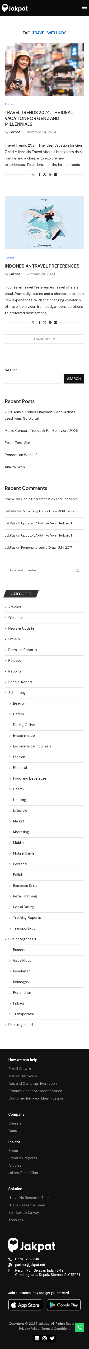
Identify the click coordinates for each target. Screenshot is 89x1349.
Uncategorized (20, 1024)
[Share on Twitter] (44, 174)
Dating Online (24, 724)
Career (18, 714)
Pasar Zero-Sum (18, 442)
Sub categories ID (22, 939)
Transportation (25, 928)
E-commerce (24, 735)
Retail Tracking (25, 896)
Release (14, 660)
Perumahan (22, 992)
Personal (20, 864)
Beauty (19, 703)
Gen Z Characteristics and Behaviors (49, 499)
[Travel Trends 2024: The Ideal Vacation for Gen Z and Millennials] (44, 69)
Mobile (18, 842)
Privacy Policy (29, 1328)
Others (14, 639)
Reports (15, 671)
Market (18, 821)
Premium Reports (22, 649)
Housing (19, 799)
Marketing (21, 832)
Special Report (20, 682)
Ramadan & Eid (25, 885)
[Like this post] (33, 174)
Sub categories (20, 692)
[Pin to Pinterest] (50, 174)
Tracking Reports (27, 917)
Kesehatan (21, 971)
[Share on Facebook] (40, 174)
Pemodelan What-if (21, 455)
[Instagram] (44, 1338)
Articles (14, 607)
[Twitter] (52, 1338)
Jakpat (14, 132)
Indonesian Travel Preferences (42, 266)
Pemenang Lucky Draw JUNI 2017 (46, 547)
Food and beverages (30, 778)
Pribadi (18, 1003)
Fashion (19, 757)
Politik (18, 874)
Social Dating (23, 907)
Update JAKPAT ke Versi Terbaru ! (46, 523)
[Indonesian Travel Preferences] (44, 222)
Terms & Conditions (56, 1328)
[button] (79, 1327)
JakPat (10, 523)
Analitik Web (15, 467)
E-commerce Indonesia (32, 746)
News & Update (21, 628)
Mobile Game (23, 853)
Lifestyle (20, 810)
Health (18, 789)
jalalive (10, 499)
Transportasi (23, 1014)
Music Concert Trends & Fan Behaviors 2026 (41, 430)
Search (11, 370)
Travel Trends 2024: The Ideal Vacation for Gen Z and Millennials (39, 118)
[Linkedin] (37, 1338)
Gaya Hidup (22, 960)
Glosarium (16, 617)
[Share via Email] (55, 174)
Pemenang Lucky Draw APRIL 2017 (48, 511)
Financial (20, 767)
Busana (19, 949)
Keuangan (21, 982)
